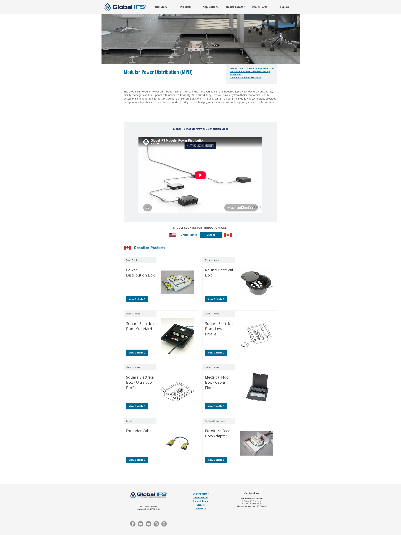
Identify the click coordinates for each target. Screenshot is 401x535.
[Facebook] (132, 524)
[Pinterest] (164, 524)
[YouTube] (148, 524)
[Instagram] (156, 524)
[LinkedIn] (140, 524)
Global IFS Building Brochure (245, 77)
